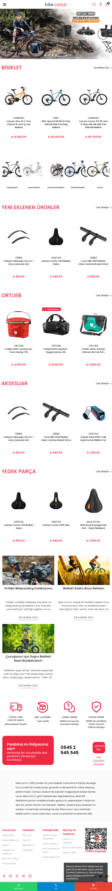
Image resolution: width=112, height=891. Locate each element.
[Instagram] (10, 876)
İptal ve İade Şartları (73, 847)
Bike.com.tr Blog (10, 858)
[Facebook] (3, 876)
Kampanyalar (9, 863)
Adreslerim (27, 850)
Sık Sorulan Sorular (98, 760)
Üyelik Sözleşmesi (51, 857)
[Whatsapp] (30, 876)
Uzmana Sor (100, 747)
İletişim (5, 845)
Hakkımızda (8, 835)
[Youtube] (23, 876)
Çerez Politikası (50, 843)
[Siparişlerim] (101, 4)
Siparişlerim (28, 845)
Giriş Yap (26, 835)
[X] (17, 876)
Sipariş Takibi (69, 852)
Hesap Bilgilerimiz (11, 840)
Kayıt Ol (26, 840)
